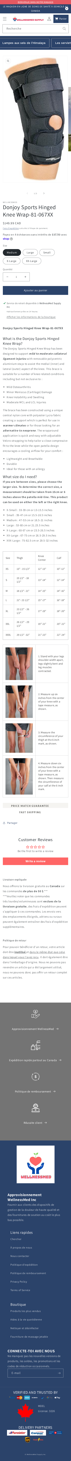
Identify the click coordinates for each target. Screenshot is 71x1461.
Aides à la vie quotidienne (26, 1319)
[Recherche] (64, 28)
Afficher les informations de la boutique (31, 317)
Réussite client (33, 1122)
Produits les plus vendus (25, 1311)
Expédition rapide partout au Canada (33, 1060)
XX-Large (31, 261)
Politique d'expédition (24, 1264)
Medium (12, 252)
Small (47, 252)
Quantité (7, 269)
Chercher (16, 1239)
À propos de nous (21, 1247)
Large (30, 252)
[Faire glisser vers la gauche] (27, 193)
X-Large (11, 261)
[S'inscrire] (59, 1373)
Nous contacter (19, 1256)
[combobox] (36, 28)
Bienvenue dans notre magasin (35, 2)
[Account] (49, 19)
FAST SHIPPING (29, 812)
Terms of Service (20, 1290)
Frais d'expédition (11, 228)
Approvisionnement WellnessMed (33, 1029)
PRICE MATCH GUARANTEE (29, 806)
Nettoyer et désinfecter (24, 1328)
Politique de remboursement (33, 1091)
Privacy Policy (18, 1281)
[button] (5, 19)
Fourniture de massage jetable (29, 1336)
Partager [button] (12, 823)
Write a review (35, 861)
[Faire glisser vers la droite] (44, 193)
